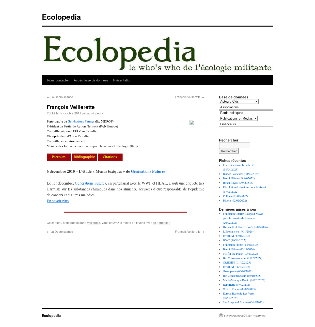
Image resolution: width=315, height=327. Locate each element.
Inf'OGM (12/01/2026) (236, 236)
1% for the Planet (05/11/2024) (241, 253)
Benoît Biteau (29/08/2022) (239, 178)
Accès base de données (91, 80)
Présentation (122, 80)
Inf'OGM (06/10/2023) (236, 267)
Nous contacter (58, 80)
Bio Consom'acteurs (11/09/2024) (242, 258)
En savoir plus (58, 200)
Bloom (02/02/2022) (235, 200)
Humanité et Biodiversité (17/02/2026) (245, 227)
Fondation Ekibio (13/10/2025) (241, 245)
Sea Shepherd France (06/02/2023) (243, 302)
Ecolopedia (61, 16)
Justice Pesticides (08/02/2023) (241, 174)
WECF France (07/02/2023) (239, 289)
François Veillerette (189, 97)
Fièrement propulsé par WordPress (245, 315)
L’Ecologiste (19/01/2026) (238, 231)
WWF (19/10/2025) (234, 240)
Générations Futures (81, 121)
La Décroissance (60, 97)
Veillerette (93, 222)
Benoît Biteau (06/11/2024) (239, 249)
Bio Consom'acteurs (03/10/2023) (242, 276)
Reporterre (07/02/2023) (237, 284)
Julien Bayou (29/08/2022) (238, 183)
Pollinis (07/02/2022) (235, 196)
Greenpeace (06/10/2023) (237, 271)
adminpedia (95, 113)
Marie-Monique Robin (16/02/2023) (244, 280)
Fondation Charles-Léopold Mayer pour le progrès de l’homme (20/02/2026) (243, 218)
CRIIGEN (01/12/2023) (237, 262)
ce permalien (161, 222)
